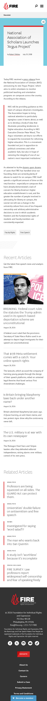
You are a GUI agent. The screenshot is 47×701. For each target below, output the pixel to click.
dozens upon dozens (32, 167)
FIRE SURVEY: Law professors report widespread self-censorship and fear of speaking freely (24, 574)
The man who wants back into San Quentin (23, 541)
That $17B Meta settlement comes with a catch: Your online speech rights (20, 357)
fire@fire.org (16, 625)
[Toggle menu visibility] (41, 5)
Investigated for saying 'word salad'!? (21, 527)
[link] (11, 6)
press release (29, 79)
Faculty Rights (10, 232)
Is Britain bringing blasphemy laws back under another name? (21, 398)
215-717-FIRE (30, 625)
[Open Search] (36, 6)
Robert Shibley (14, 54)
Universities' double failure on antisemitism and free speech (23, 511)
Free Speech (25, 232)
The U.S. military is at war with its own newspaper (22, 433)
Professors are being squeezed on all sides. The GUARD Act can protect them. (23, 491)
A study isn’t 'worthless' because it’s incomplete (22, 556)
